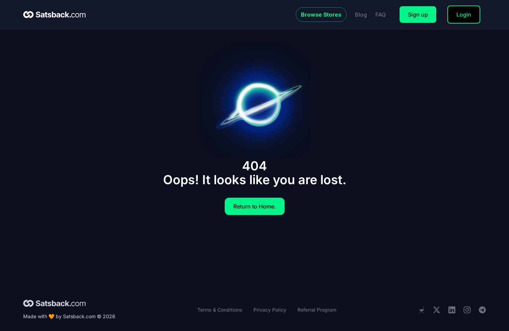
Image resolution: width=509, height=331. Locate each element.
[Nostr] (421, 309)
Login (463, 14)
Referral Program (316, 310)
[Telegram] (482, 310)
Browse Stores (321, 14)
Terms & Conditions (219, 310)
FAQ (380, 14)
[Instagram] (467, 310)
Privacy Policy (269, 310)
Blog (361, 14)
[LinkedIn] (451, 310)
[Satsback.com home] (54, 14)
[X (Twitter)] (436, 310)
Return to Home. (254, 206)
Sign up (418, 14)
